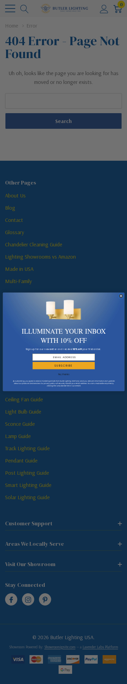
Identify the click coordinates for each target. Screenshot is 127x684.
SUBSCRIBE (63, 366)
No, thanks (63, 374)
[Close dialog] (121, 296)
